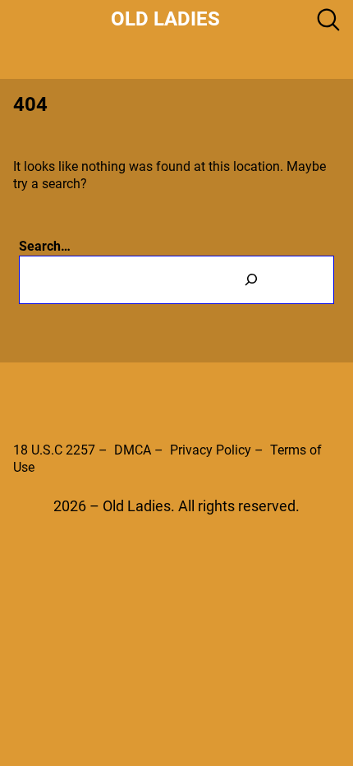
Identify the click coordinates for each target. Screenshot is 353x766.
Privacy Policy (210, 450)
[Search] (251, 280)
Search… (45, 246)
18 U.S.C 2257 (54, 450)
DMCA (132, 450)
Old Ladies (165, 18)
